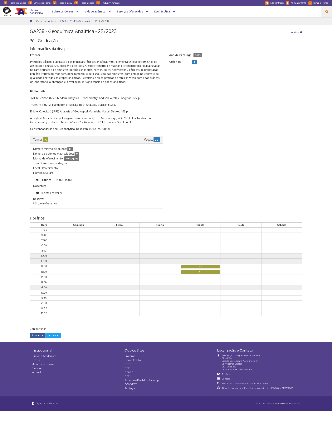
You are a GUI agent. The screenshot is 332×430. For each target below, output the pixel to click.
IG (96, 21)
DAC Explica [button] (162, 11)
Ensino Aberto (132, 360)
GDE (127, 368)
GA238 (105, 21)
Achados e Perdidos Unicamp (141, 380)
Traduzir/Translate (109, 2)
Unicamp (129, 356)
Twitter (54, 335)
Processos (37, 368)
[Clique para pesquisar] (326, 11)
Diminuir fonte (320, 2)
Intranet (36, 372)
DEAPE (128, 372)
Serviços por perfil (40, 2)
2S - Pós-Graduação (80, 21)
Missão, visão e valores (44, 364)
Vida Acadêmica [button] (95, 11)
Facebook (38, 335)
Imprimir (295, 32)
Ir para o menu (63, 2)
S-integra (129, 388)
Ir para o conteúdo (15, 2)
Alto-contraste (277, 2)
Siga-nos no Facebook (47, 403)
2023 (63, 21)
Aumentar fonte (298, 2)
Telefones (226, 374)
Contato (226, 378)
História (36, 360)
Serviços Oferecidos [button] (130, 11)
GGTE (127, 364)
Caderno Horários (46, 21)
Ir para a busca (85, 2)
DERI (127, 376)
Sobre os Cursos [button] (62, 11)
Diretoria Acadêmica (44, 356)
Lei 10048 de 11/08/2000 (281, 388)
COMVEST (130, 384)
